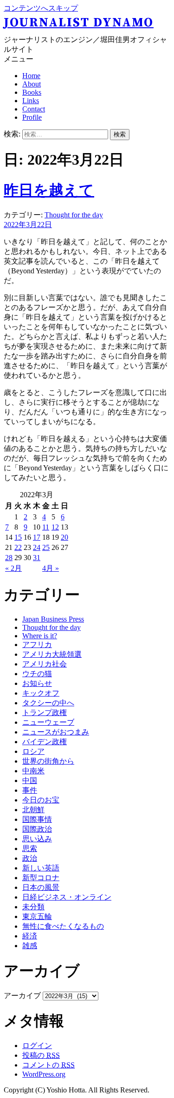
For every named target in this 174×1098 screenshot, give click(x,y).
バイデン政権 (44, 742)
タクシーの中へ (48, 703)
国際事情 (37, 819)
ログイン (37, 1045)
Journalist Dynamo (79, 23)
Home (31, 76)
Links (30, 101)
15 (18, 537)
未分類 (33, 907)
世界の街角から (48, 761)
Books (31, 92)
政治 (29, 858)
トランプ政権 (44, 712)
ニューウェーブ (48, 722)
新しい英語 (40, 868)
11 (45, 527)
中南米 (33, 771)
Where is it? (39, 636)
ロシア (33, 751)
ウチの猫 (37, 674)
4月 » (50, 568)
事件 (29, 790)
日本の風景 (40, 887)
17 (36, 537)
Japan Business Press (53, 619)
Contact (33, 109)
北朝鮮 (33, 810)
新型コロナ (40, 878)
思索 (29, 848)
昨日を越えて (49, 190)
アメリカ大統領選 (52, 654)
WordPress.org (43, 1074)
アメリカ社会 (44, 664)
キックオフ (40, 693)
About (31, 84)
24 (36, 547)
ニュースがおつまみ (55, 732)
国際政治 (37, 829)
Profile (32, 117)
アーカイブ (22, 995)
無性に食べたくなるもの (63, 926)
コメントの (48, 1065)
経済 (29, 936)
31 (36, 557)
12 (55, 527)
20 (64, 537)
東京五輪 (37, 916)
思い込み (37, 839)
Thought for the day (74, 215)
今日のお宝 (40, 800)
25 (46, 547)
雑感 (29, 946)
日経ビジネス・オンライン (66, 897)
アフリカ (37, 644)
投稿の (41, 1055)
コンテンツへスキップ (41, 8)
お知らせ (37, 683)
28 (9, 557)
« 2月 (13, 568)
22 (18, 547)
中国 (29, 780)
